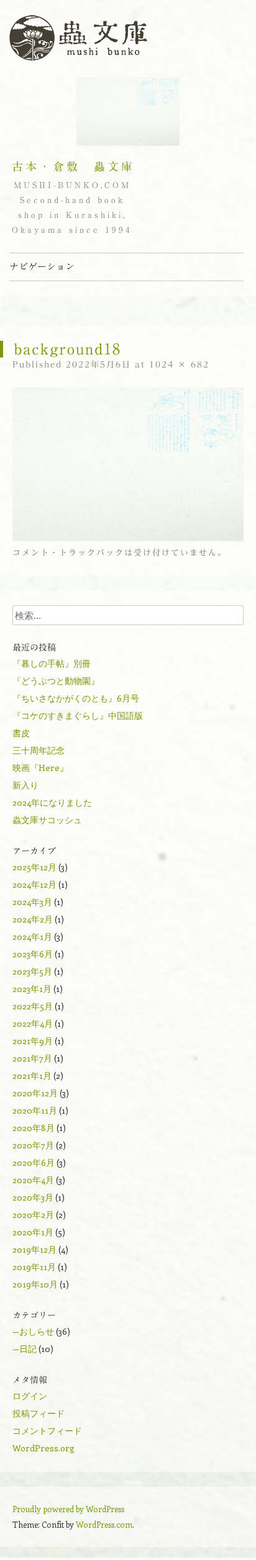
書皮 (21, 733)
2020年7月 (33, 1145)
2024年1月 (32, 936)
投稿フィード (38, 1413)
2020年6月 (33, 1162)
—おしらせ (33, 1331)
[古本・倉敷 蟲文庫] (78, 38)
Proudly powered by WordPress (68, 1509)
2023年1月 (32, 988)
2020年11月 (34, 1110)
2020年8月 (33, 1128)
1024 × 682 (179, 365)
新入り (25, 785)
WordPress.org (43, 1448)
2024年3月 (32, 902)
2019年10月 (35, 1284)
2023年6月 (32, 954)
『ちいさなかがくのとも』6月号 (75, 698)
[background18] (128, 538)
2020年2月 (33, 1214)
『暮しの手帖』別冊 (51, 663)
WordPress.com (104, 1524)
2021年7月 (32, 1058)
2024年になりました (52, 802)
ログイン (29, 1396)
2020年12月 (35, 1093)
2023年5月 (32, 971)
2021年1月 (32, 1075)
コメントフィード (47, 1430)
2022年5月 (32, 1006)
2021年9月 (32, 1041)
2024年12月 (34, 884)
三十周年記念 (38, 750)
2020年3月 (32, 1197)
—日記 (24, 1349)
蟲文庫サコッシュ (47, 820)
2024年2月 (32, 919)
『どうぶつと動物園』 (55, 681)
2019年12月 (34, 1249)
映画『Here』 (40, 767)
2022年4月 (32, 1023)
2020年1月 (32, 1232)
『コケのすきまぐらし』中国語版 (77, 715)
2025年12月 (34, 867)
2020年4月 (33, 1180)
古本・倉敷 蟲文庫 (73, 166)
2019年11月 (34, 1267)
